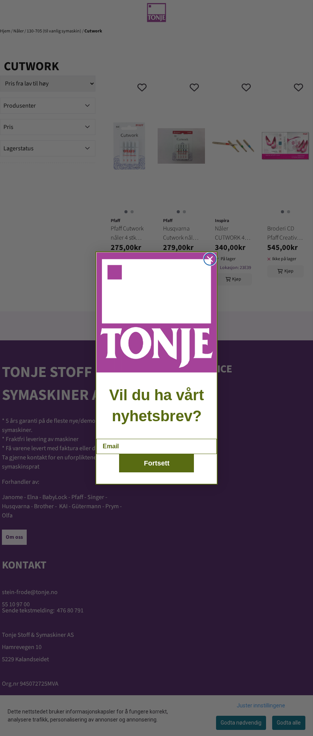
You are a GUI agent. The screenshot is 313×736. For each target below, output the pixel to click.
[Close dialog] (210, 259)
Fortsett (156, 463)
